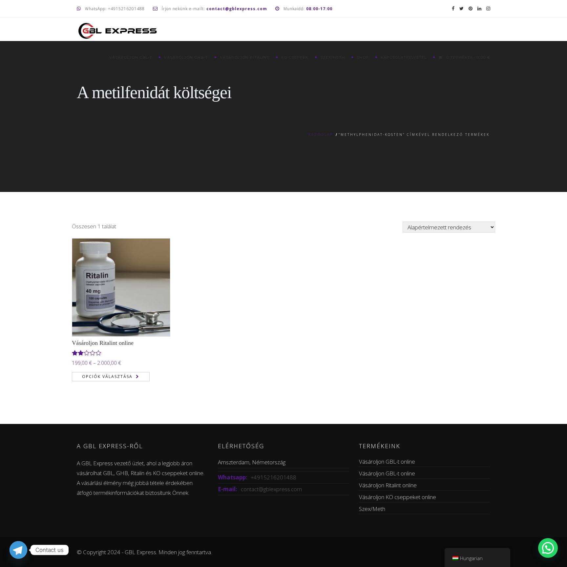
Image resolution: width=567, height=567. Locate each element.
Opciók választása (107, 376)
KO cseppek (294, 57)
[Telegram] (18, 550)
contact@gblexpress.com (271, 489)
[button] (548, 548)
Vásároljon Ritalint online (103, 343)
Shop (363, 57)
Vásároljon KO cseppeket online (397, 497)
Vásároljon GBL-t (130, 57)
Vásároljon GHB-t (186, 57)
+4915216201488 (273, 477)
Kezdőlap (320, 134)
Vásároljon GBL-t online (387, 461)
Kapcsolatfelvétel (404, 57)
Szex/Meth (332, 57)
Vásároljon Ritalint (244, 57)
